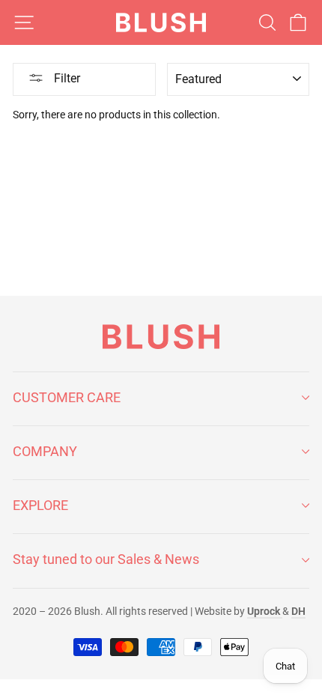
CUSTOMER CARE (67, 397)
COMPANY (45, 451)
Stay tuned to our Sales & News (106, 559)
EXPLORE (40, 505)
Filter (65, 78)
